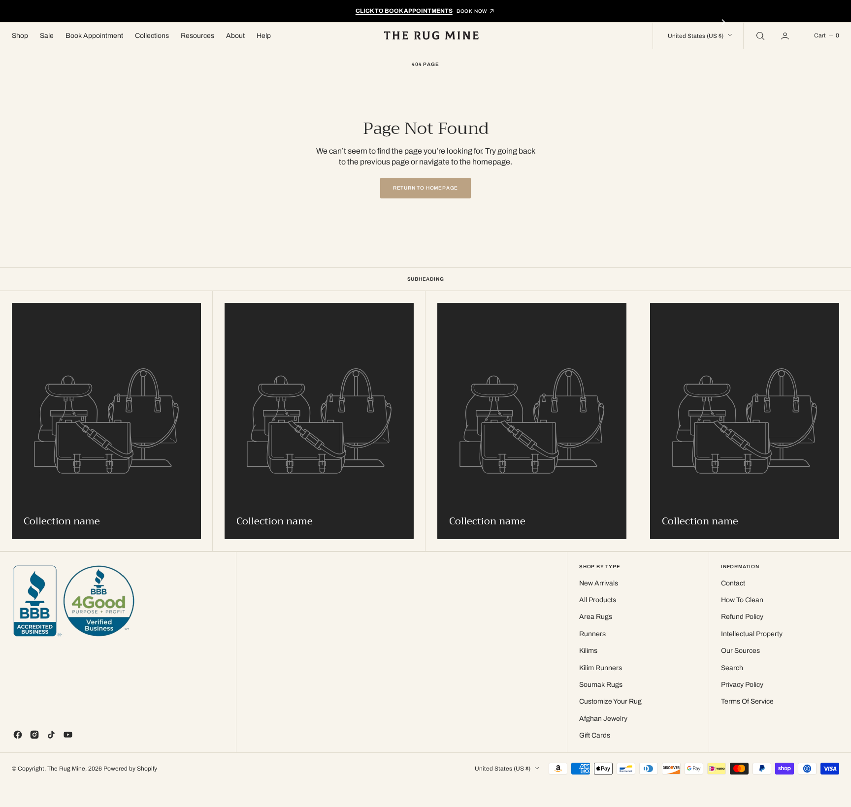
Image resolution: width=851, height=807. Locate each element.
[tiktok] (51, 735)
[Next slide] (723, 22)
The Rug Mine (66, 768)
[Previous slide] (127, 22)
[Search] (759, 35)
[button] (786, 35)
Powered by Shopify (130, 768)
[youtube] (68, 735)
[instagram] (34, 735)
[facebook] (18, 735)
